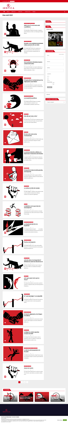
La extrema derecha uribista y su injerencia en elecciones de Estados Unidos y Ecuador (33, 153)
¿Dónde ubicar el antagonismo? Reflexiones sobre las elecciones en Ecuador (33, 261)
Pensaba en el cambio (40, 397)
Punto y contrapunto (29, 242)
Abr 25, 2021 (27, 83)
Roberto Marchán (22, 395)
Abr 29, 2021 (27, 28)
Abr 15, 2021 (27, 317)
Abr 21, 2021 (27, 137)
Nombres (48, 61)
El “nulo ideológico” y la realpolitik (33, 296)
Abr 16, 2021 (27, 263)
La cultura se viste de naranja (32, 188)
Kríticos (13, 11)
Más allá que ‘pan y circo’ (30, 116)
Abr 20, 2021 (27, 173)
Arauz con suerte (28, 368)
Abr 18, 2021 (27, 227)
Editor (32, 28)
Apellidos (48, 67)
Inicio (8, 11)
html (53, 82)
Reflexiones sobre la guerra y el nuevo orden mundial (26, 398)
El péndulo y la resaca (8, 397)
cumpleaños (49, 73)
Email (48, 55)
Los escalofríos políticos (30, 98)
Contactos (27, 11)
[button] (64, 11)
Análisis (20, 11)
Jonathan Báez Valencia (27, 41)
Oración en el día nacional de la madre (58, 397)
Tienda (33, 11)
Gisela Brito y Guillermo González (29, 23)
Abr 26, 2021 (27, 46)
